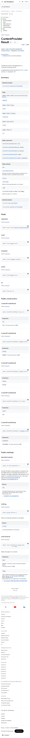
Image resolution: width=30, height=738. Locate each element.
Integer (12, 105)
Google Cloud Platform (6, 720)
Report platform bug (5, 698)
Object (8, 50)
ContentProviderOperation (8, 67)
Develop (12, 11)
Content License (15, 597)
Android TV (3, 659)
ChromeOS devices (5, 654)
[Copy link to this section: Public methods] (15, 452)
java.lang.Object (5, 54)
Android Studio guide (6, 684)
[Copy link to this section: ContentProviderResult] (17, 303)
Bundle (12, 121)
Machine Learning (5, 635)
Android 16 (3, 667)
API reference (6, 6)
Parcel (17, 151)
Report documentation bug (7, 700)
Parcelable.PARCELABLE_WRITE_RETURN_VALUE (15, 581)
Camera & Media (5, 640)
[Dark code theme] (28, 226)
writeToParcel (6, 191)
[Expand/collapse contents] (9, 17)
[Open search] (20, 1)
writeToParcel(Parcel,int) (14, 476)
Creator (16, 95)
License (7, 727)
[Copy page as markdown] (15, 42)
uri (22, 70)
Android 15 (3, 669)
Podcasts (3, 627)
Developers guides (5, 686)
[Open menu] (2, 1)
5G (2, 644)
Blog (2, 625)
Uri (11, 129)
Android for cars (4, 656)
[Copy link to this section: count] (6, 235)
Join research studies (5, 705)
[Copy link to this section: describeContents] (14, 457)
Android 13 (3, 673)
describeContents (7, 170)
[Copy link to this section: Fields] (7, 214)
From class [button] (10, 203)
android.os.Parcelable (16, 86)
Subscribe (19, 731)
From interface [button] (12, 86)
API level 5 (7, 34)
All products (4, 722)
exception (10, 71)
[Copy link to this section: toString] (7, 504)
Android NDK (4, 692)
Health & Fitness (4, 637)
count (25, 70)
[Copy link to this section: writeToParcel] (11, 537)
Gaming (3, 633)
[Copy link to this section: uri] (4, 283)
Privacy (2, 642)
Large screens (4, 650)
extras (3, 71)
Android (3, 614)
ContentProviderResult (9, 143)
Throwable (12, 113)
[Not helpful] (12, 14)
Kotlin (23, 44)
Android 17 (3, 664)
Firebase (3, 718)
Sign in (26, 1)
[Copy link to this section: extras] (6, 267)
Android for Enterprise (6, 616)
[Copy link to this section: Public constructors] (18, 299)
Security (3, 618)
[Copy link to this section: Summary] (10, 78)
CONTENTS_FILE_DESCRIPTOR (8, 479)
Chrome (3, 716)
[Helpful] (10, 14)
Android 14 (3, 671)
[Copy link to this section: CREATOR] (9, 219)
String (4, 178)
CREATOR (5, 100)
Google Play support (5, 703)
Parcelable (21, 50)
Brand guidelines (14, 727)
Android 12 (3, 675)
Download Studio (5, 690)
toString (5, 181)
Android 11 (3, 678)
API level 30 (7, 253)
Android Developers (5, 11)
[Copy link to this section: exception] (9, 251)
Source (2, 621)
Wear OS (3, 652)
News (2, 623)
